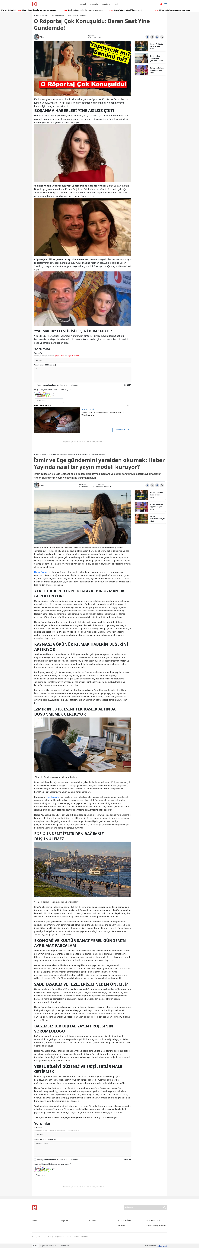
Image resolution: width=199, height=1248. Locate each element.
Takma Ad (38, 353)
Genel (44, 454)
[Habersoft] (162, 1246)
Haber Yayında (41, 572)
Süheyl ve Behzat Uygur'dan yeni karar (157, 70)
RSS (36, 1246)
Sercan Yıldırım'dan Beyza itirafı (157, 518)
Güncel (35, 1220)
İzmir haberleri (53, 797)
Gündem (92, 1220)
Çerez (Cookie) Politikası (156, 1225)
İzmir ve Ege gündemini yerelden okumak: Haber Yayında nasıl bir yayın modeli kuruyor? (157, 58)
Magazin (44, 15)
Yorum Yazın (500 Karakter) (45, 365)
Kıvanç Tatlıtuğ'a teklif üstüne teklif (156, 46)
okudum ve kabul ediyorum (57, 385)
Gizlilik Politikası (153, 1220)
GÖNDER (127, 385)
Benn (37, 15)
